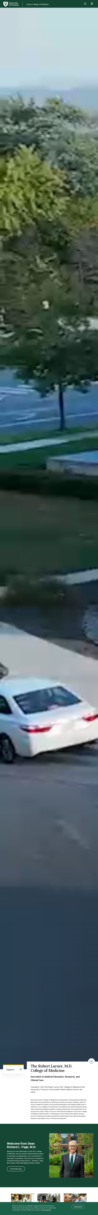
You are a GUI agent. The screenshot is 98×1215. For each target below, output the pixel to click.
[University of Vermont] (11, 6)
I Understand (78, 1207)
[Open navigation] (21, 1069)
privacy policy (46, 1210)
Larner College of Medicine (37, 4)
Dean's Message (16, 1169)
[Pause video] (91, 1061)
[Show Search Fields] (85, 3)
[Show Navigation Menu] (92, 3)
